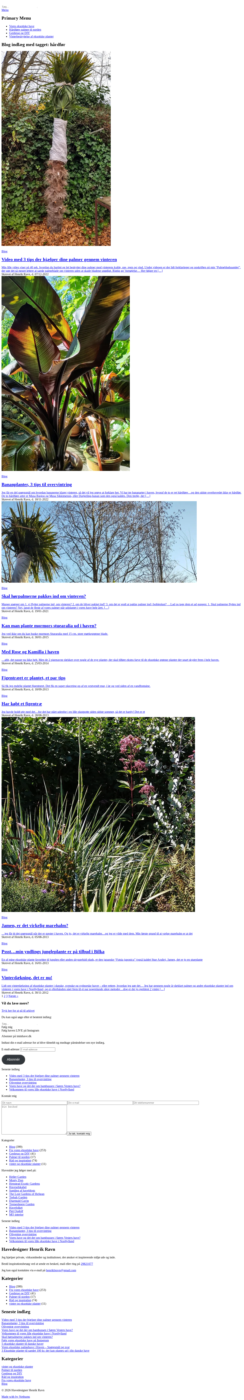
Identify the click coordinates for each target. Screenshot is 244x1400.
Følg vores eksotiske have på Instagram (25, 1340)
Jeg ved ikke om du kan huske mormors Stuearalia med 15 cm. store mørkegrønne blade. (55, 633)
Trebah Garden (18, 1197)
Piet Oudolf (16, 1211)
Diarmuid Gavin (19, 1200)
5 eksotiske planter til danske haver (22, 1343)
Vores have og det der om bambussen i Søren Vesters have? (44, 1086)
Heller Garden (17, 1176)
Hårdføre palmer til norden (25, 29)
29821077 (87, 1263)
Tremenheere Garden (22, 1204)
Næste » (13, 996)
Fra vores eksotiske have (24, 1150)
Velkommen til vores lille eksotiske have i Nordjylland (41, 1089)
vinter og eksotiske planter (25, 1163)
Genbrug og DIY (19, 33)
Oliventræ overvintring (23, 1082)
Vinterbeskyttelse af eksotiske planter (31, 36)
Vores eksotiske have (21, 26)
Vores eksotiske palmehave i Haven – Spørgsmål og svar (36, 1347)
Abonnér (13, 1059)
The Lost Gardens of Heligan (26, 1194)
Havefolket (15, 1207)
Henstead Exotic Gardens (24, 1183)
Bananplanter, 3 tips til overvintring (30, 1079)
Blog (4, 251)
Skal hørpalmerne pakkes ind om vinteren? (27, 1337)
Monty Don (16, 1180)
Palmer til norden (19, 1157)
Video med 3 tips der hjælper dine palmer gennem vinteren (44, 1075)
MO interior (16, 1214)
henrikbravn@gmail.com (61, 1270)
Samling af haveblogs (22, 1190)
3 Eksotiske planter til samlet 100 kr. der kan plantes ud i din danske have (45, 1350)
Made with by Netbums (16, 1396)
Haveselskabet (17, 1187)
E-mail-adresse (11, 1049)
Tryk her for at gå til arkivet (18, 1010)
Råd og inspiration (20, 1160)
